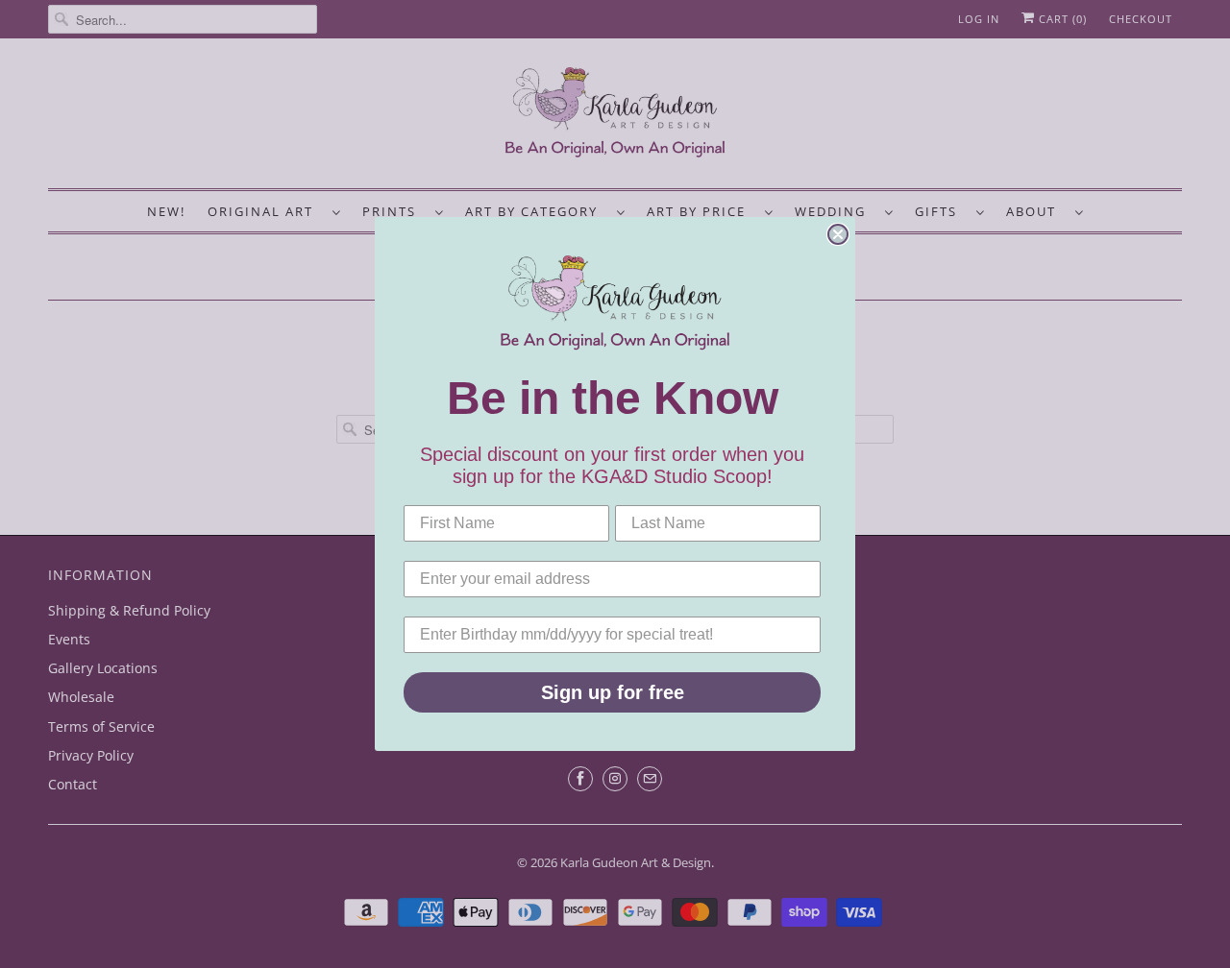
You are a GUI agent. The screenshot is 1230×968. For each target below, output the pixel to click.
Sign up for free (612, 692)
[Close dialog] (838, 234)
